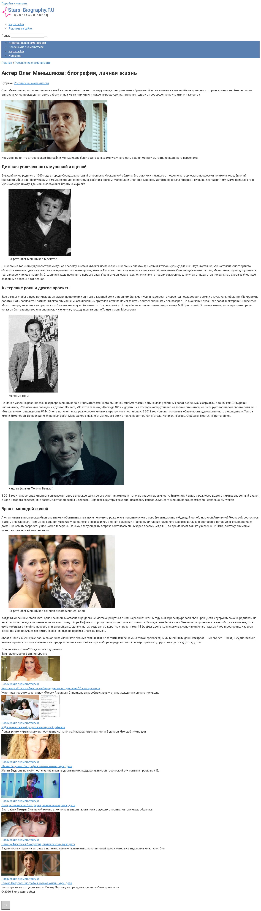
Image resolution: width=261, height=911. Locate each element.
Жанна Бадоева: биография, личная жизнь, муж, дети (36, 766)
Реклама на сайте (20, 28)
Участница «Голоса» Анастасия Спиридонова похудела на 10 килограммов (50, 688)
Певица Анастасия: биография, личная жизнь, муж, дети (38, 844)
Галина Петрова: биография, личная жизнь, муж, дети (36, 883)
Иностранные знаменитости (27, 42)
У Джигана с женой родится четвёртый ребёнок (33, 727)
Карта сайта (16, 24)
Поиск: (6, 35)
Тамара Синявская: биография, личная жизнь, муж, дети (38, 805)
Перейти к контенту (14, 3)
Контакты (15, 55)
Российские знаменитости (26, 47)
